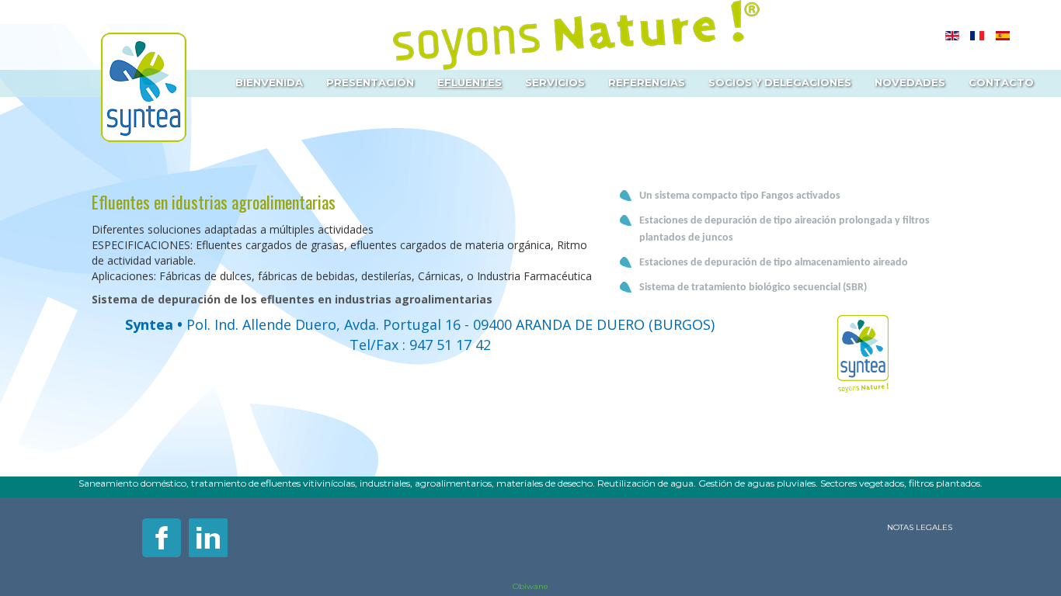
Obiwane (530, 586)
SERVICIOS (555, 82)
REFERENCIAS (646, 82)
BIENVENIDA (269, 82)
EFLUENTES (469, 82)
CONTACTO (1001, 82)
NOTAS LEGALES (919, 527)
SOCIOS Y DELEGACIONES (779, 82)
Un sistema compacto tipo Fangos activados (739, 196)
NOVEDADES (910, 82)
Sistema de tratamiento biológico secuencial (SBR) (753, 287)
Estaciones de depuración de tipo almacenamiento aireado (773, 263)
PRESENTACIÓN (370, 82)
